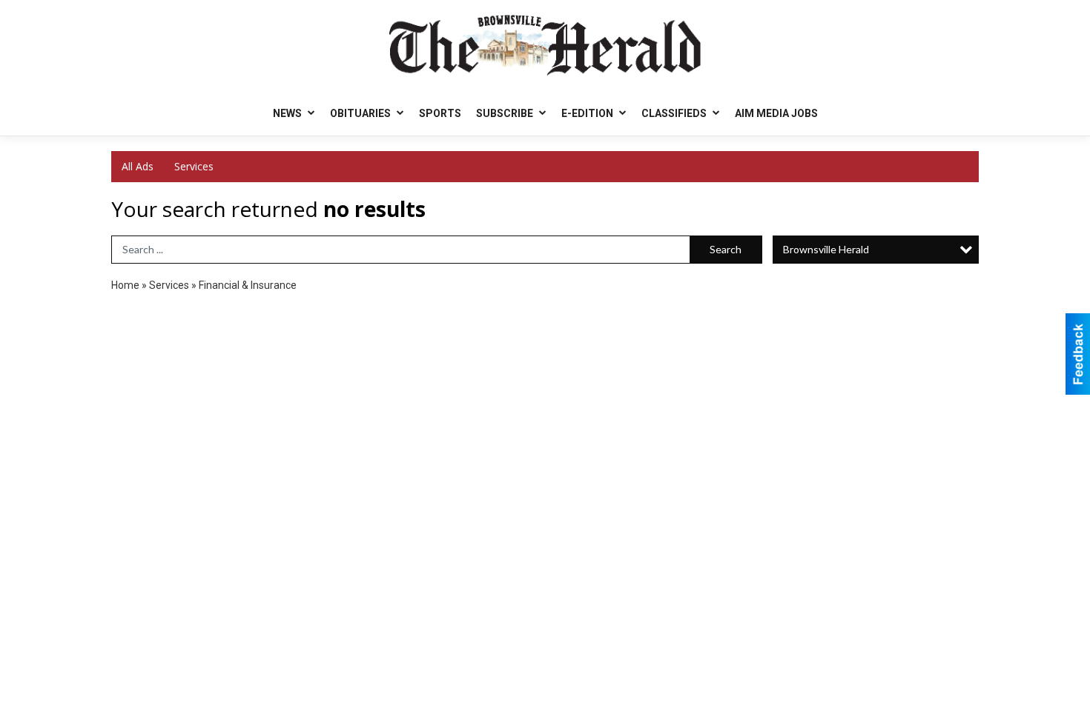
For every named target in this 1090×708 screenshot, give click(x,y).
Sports (440, 113)
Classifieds (675, 113)
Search (725, 249)
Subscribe (505, 113)
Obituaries (361, 113)
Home (125, 285)
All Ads (137, 166)
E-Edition (588, 113)
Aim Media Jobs (776, 113)
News (288, 113)
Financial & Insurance (248, 285)
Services (194, 166)
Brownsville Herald (826, 249)
